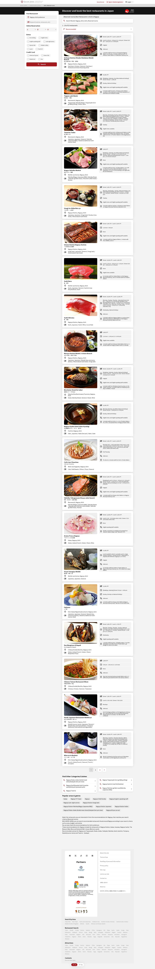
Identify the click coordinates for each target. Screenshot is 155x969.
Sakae (65, 799)
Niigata (113, 932)
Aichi (94, 934)
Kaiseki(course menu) (68, 833)
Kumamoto (107, 936)
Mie (104, 930)
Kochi (84, 936)
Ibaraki (71, 930)
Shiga (108, 930)
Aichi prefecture (94, 825)
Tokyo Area (67, 921)
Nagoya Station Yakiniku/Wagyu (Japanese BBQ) (78, 806)
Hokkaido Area (96, 921)
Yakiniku (110, 831)
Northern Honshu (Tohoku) (107, 921)
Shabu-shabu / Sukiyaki (101, 831)
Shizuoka (88, 934)
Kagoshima (124, 936)
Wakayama (68, 932)
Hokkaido (74, 932)
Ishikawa (125, 932)
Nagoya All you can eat (113, 810)
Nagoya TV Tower (76, 799)
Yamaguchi (124, 934)
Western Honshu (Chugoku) (71, 923)
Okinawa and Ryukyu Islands (98, 923)
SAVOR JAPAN (23, 5)
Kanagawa (99, 930)
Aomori (81, 932)
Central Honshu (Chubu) (35, 5)
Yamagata (100, 932)
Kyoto (113, 930)
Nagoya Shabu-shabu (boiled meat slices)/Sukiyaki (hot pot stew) (83, 810)
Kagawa (74, 936)
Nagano (78, 934)
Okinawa (67, 939)
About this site (100, 2)
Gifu (83, 934)
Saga (94, 936)
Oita (112, 936)
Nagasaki (100, 936)
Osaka (117, 930)
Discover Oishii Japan (70, 960)
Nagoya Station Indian (121, 806)
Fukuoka (89, 936)
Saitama (88, 930)
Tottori (98, 934)
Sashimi (120, 831)
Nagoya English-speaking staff (118, 799)
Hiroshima (116, 934)
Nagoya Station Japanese (103, 806)
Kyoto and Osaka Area (85, 921)
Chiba (93, 930)
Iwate (85, 932)
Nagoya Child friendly (99, 799)
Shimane (104, 934)
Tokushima (67, 936)
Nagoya (87, 799)
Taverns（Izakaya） (84, 833)
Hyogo (123, 930)
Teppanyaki (89, 831)
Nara (127, 930)
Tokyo (66, 930)
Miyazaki (117, 936)
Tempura (126, 831)
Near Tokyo (75, 921)
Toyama (119, 932)
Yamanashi (72, 934)
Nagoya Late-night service (71, 803)
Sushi (115, 831)
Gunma (82, 930)
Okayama (110, 934)
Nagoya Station (105, 827)
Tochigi (77, 930)
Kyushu (87, 923)
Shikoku (82, 923)
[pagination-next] (104, 770)
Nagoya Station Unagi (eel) (91, 803)
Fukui (66, 934)
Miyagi (90, 932)
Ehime (79, 936)
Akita (95, 932)
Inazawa (117, 827)
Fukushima (107, 932)
